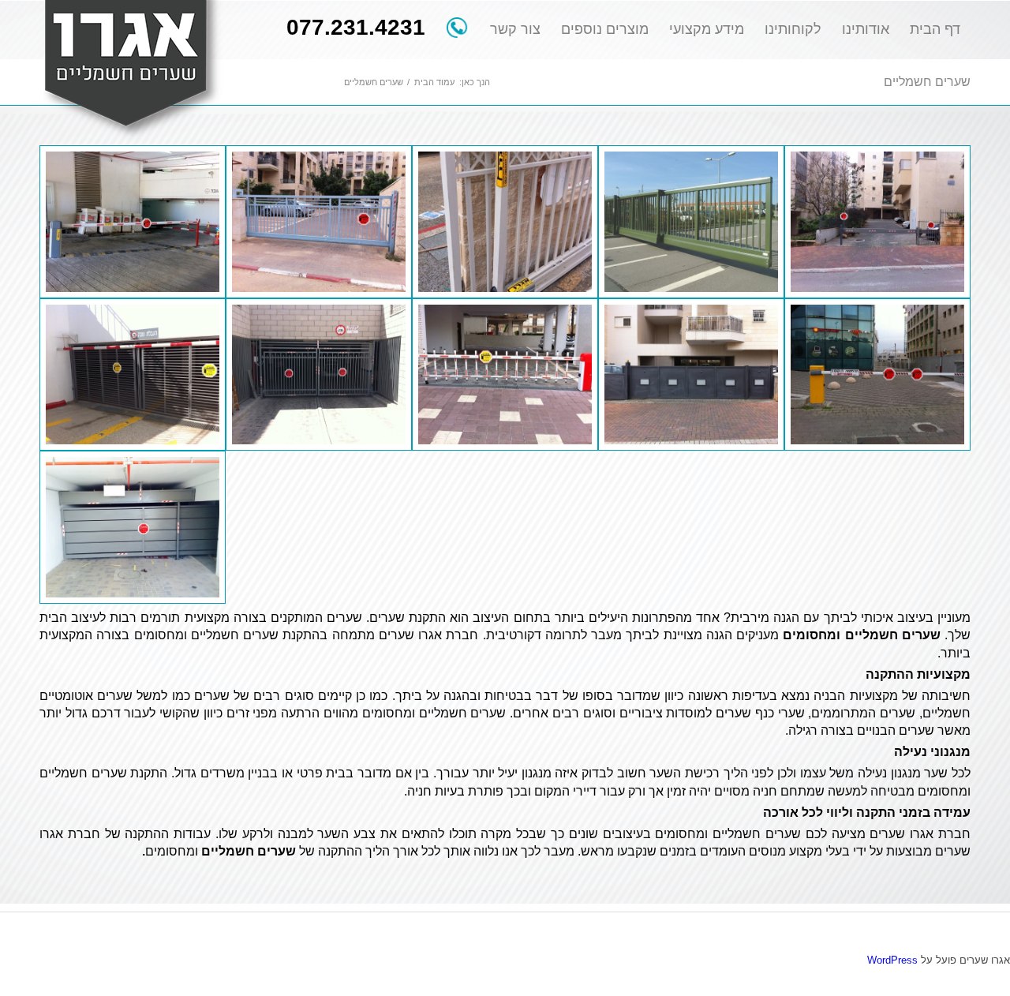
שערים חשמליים (927, 81)
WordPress (892, 960)
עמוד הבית (434, 82)
